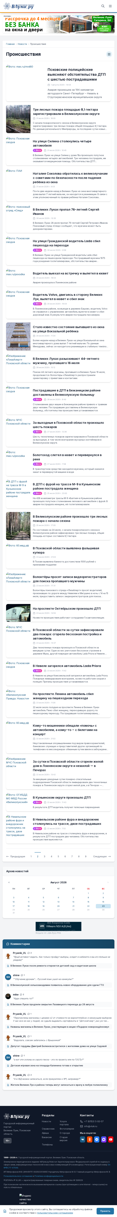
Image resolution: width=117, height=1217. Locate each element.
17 (14, 906)
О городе (65, 1133)
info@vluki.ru (90, 1126)
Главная (10, 44)
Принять (105, 1211)
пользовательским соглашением (55, 1212)
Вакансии (47, 1137)
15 (88, 902)
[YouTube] (110, 1139)
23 (103, 906)
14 (73, 902)
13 (58, 902)
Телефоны (47, 1144)
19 (43, 906)
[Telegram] (96, 1139)
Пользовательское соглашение (18, 1176)
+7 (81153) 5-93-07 (94, 1121)
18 (29, 906)
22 (88, 906)
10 (14, 902)
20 (58, 906)
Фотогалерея (67, 1128)
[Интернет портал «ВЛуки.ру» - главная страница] (19, 6)
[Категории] (109, 54)
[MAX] (103, 1139)
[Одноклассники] (89, 1139)
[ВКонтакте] (82, 1139)
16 (103, 902)
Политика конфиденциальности (49, 1176)
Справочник (48, 1128)
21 (73, 906)
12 (43, 902)
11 (28, 902)
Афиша (45, 1133)
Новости (22, 44)
